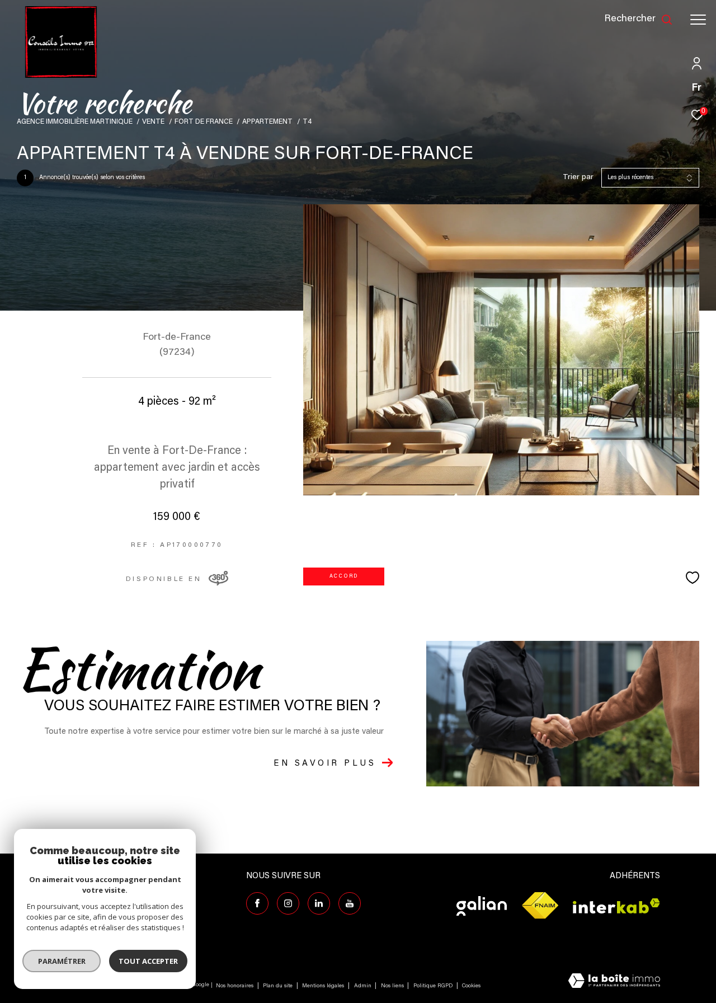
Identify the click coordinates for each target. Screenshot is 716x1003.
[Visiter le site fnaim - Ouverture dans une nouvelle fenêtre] (539, 906)
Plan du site (278, 986)
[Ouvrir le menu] (698, 19)
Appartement (267, 122)
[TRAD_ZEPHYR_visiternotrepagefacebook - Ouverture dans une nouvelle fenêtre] (257, 903)
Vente (153, 122)
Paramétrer (62, 961)
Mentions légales (324, 986)
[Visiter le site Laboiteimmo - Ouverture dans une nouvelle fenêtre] (614, 982)
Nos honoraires (234, 986)
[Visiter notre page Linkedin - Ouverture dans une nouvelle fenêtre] (319, 903)
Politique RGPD (433, 986)
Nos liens (393, 986)
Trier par (578, 177)
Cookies (471, 986)
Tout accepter (148, 961)
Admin (363, 986)
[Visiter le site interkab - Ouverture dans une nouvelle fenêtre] (616, 905)
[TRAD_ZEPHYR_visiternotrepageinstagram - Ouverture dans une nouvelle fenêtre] (288, 903)
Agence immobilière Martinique (75, 122)
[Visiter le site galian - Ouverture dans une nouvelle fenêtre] (481, 906)
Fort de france (204, 122)
